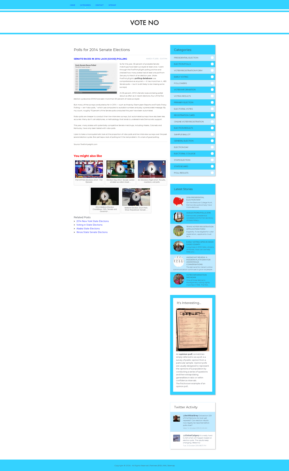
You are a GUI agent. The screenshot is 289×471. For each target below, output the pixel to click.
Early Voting (181, 77)
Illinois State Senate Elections (91, 232)
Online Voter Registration (189, 121)
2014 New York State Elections (92, 221)
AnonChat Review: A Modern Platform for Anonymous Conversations (198, 260)
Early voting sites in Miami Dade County (199, 243)
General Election (183, 140)
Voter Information (185, 89)
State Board (181, 166)
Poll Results (181, 173)
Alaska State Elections (88, 228)
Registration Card (184, 115)
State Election (182, 160)
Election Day (181, 147)
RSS (160, 465)
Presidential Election (186, 57)
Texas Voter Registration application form (199, 227)
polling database (143, 78)
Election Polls (182, 64)
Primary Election (183, 102)
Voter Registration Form (188, 70)
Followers (180, 83)
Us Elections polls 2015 (198, 213)
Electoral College (184, 153)
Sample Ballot (182, 134)
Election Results (183, 128)
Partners (153, 465)
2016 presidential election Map (195, 198)
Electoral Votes (183, 109)
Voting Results (182, 96)
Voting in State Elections (89, 224)
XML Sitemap (169, 465)
